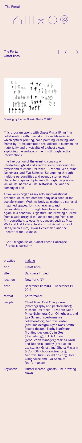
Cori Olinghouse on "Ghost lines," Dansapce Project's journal (36, 244)
